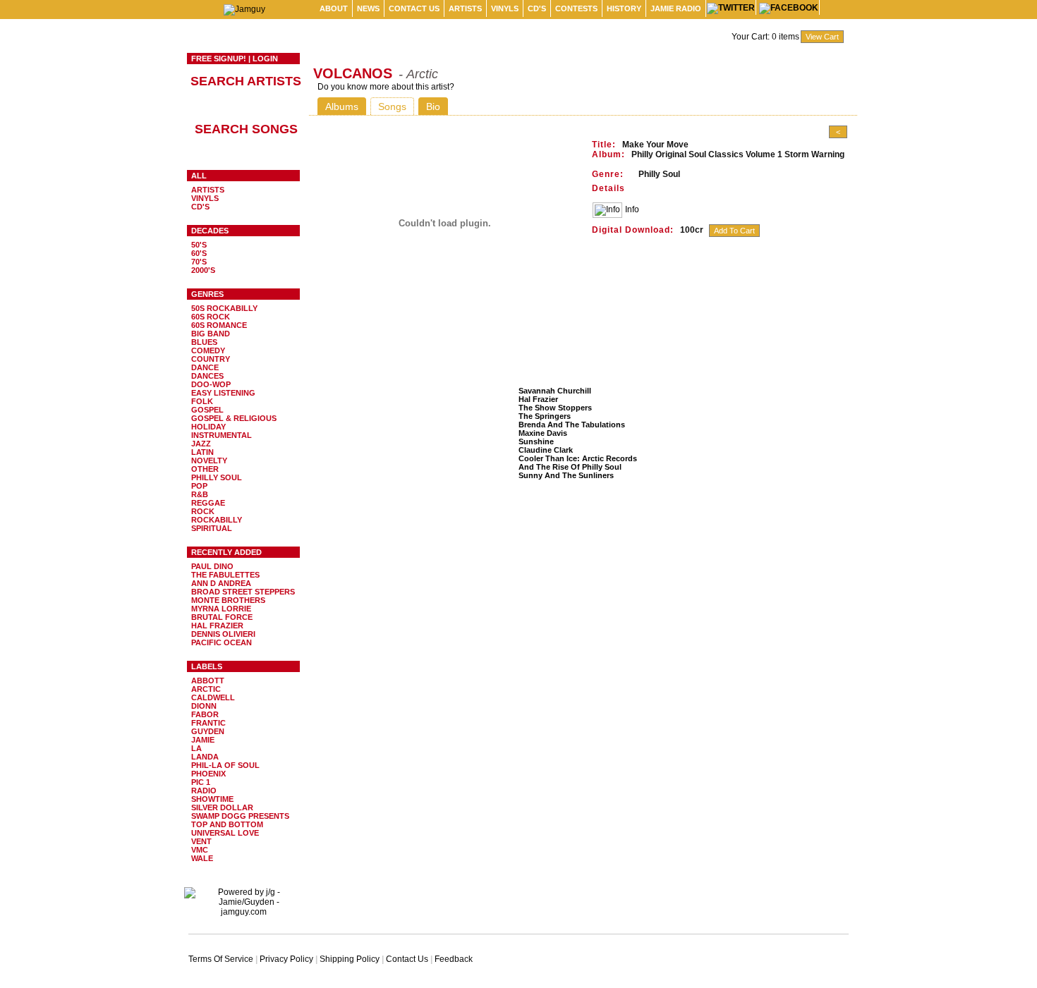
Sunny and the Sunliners (566, 475)
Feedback (454, 959)
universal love (225, 833)
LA (196, 748)
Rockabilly (216, 520)
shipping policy (350, 959)
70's (199, 261)
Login (265, 58)
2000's (203, 270)
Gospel (207, 409)
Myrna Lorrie (221, 608)
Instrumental (221, 435)
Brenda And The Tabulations (571, 424)
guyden (207, 731)
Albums (341, 106)
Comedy (208, 350)
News (368, 8)
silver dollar (222, 807)
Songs (392, 106)
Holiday (208, 426)
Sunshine (536, 441)
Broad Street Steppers (243, 591)
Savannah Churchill (554, 390)
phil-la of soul (225, 765)
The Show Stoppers (555, 407)
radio (204, 790)
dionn (204, 706)
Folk (202, 401)
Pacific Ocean (221, 642)
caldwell (213, 697)
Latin (202, 452)
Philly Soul (216, 477)
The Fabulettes (225, 575)
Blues (204, 342)
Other (205, 469)
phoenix (208, 773)
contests (576, 8)
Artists (465, 8)
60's (199, 253)
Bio (433, 106)
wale (202, 858)
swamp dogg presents (240, 816)
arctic (206, 689)
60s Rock (210, 316)
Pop (199, 486)
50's (199, 244)
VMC (199, 850)
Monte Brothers (228, 600)
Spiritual (211, 528)
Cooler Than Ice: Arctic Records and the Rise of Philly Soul (577, 462)
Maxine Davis (542, 433)
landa (205, 756)
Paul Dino (212, 566)
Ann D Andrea (221, 583)
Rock (202, 511)
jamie (202, 740)
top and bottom (227, 824)
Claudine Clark (545, 450)
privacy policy (286, 959)
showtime (212, 799)
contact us (414, 8)
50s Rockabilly (224, 308)
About (334, 8)
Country (210, 359)
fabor (205, 714)
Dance (205, 367)
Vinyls (504, 8)
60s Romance (219, 325)
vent (201, 841)
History (624, 8)
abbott (207, 680)
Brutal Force (222, 617)
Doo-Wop (211, 384)
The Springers (544, 416)
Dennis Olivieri (223, 634)
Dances (207, 376)
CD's (537, 8)
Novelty (209, 460)
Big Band (210, 333)
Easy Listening (223, 393)
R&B (199, 494)
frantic (208, 723)
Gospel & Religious (234, 418)
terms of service (220, 959)
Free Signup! (218, 58)
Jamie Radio (675, 8)
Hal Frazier (217, 625)
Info (632, 209)
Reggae (208, 503)
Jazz (201, 443)
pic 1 (200, 782)
